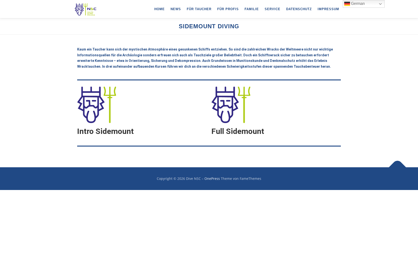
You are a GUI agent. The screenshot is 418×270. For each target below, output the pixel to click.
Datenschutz (299, 9)
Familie (252, 9)
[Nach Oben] (397, 167)
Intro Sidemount (105, 131)
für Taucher (199, 9)
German (357, 3)
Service (272, 9)
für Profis (228, 9)
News (176, 9)
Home (159, 9)
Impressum (328, 9)
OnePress (212, 178)
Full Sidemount (237, 131)
